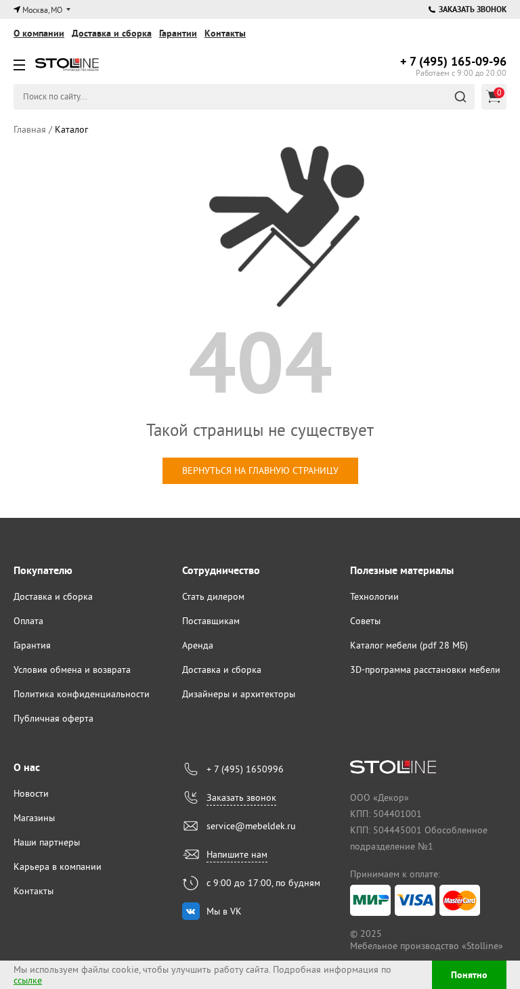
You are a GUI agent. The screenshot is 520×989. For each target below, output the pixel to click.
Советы (365, 621)
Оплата (28, 621)
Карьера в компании (58, 866)
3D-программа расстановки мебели (425, 669)
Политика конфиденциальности (82, 694)
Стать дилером (213, 596)
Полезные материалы (402, 570)
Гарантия (32, 645)
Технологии (374, 596)
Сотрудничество (221, 570)
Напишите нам (237, 854)
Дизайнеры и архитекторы (238, 694)
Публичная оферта (53, 718)
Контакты (225, 33)
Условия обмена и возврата (72, 669)
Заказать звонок (472, 9)
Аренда (197, 645)
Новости (31, 793)
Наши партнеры (47, 842)
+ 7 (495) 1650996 (245, 769)
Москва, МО (42, 10)
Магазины (34, 818)
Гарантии (178, 33)
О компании (39, 33)
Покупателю (43, 570)
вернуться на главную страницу (260, 470)
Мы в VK (224, 911)
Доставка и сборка (112, 33)
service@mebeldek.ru (251, 826)
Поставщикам (211, 621)
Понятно (469, 975)
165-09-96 (453, 61)
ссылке (28, 980)
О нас (27, 767)
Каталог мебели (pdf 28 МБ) (409, 645)
